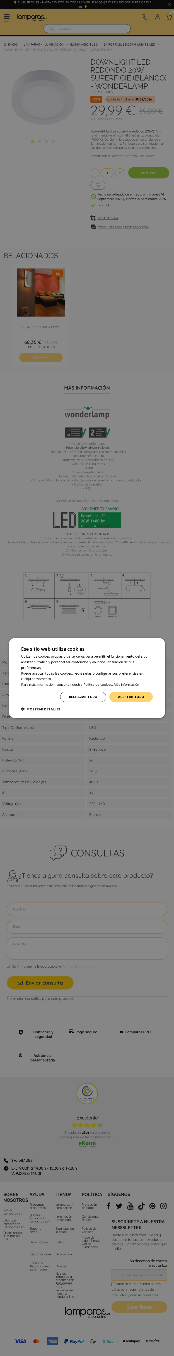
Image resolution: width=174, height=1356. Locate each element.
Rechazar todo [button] (83, 697)
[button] (40, 708)
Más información (126, 684)
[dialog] (87, 678)
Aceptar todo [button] (131, 697)
